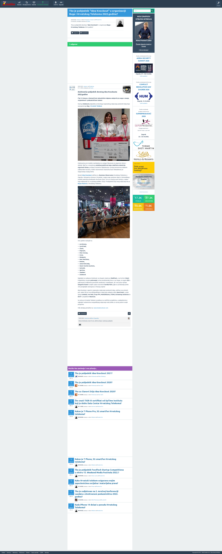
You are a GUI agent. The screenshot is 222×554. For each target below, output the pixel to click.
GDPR (41, 552)
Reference (21, 552)
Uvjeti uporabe (34, 552)
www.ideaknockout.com (101, 308)
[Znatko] (8, 3)
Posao (93, 486)
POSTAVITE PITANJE (42, 4)
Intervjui (9, 552)
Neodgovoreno (27, 4)
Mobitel (93, 417)
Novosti (19, 4)
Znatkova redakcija (146, 186)
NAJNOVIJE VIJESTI (143, 183)
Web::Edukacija (102, 376)
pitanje (78, 19)
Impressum (138, 186)
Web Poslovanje (95, 500)
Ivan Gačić (100, 385)
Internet (94, 406)
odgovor (86, 86)
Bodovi (28, 552)
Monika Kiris (99, 19)
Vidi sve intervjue (143, 50)
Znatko (88, 21)
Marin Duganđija (95, 318)
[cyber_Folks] (143, 172)
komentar (87, 318)
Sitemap (47, 552)
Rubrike (34, 4)
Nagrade (61, 4)
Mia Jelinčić (103, 500)
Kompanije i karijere (89, 19)
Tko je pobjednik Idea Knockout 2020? (93, 382)
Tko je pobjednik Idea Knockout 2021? (93, 373)
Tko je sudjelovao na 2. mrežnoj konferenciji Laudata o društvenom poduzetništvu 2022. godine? (96, 494)
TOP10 (56, 4)
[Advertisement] (99, 65)
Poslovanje (94, 376)
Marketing (15, 552)
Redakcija (91, 86)
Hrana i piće (94, 475)
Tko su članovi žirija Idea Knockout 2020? (95, 391)
